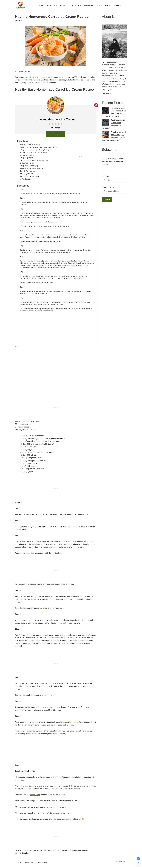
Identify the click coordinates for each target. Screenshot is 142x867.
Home (41, 5)
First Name (106, 176)
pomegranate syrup (33, 731)
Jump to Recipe (23, 72)
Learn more (106, 93)
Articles (51, 5)
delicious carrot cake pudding (66, 819)
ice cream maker (71, 722)
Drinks (63, 5)
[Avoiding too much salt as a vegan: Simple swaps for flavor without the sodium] (105, 135)
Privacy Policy (120, 861)
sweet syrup (42, 608)
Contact (117, 5)
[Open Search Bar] (125, 5)
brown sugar (35, 795)
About (108, 5)
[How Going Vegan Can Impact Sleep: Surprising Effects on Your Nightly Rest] (105, 111)
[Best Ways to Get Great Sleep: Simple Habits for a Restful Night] (105, 123)
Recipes (75, 5)
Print (55, 134)
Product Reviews (92, 5)
